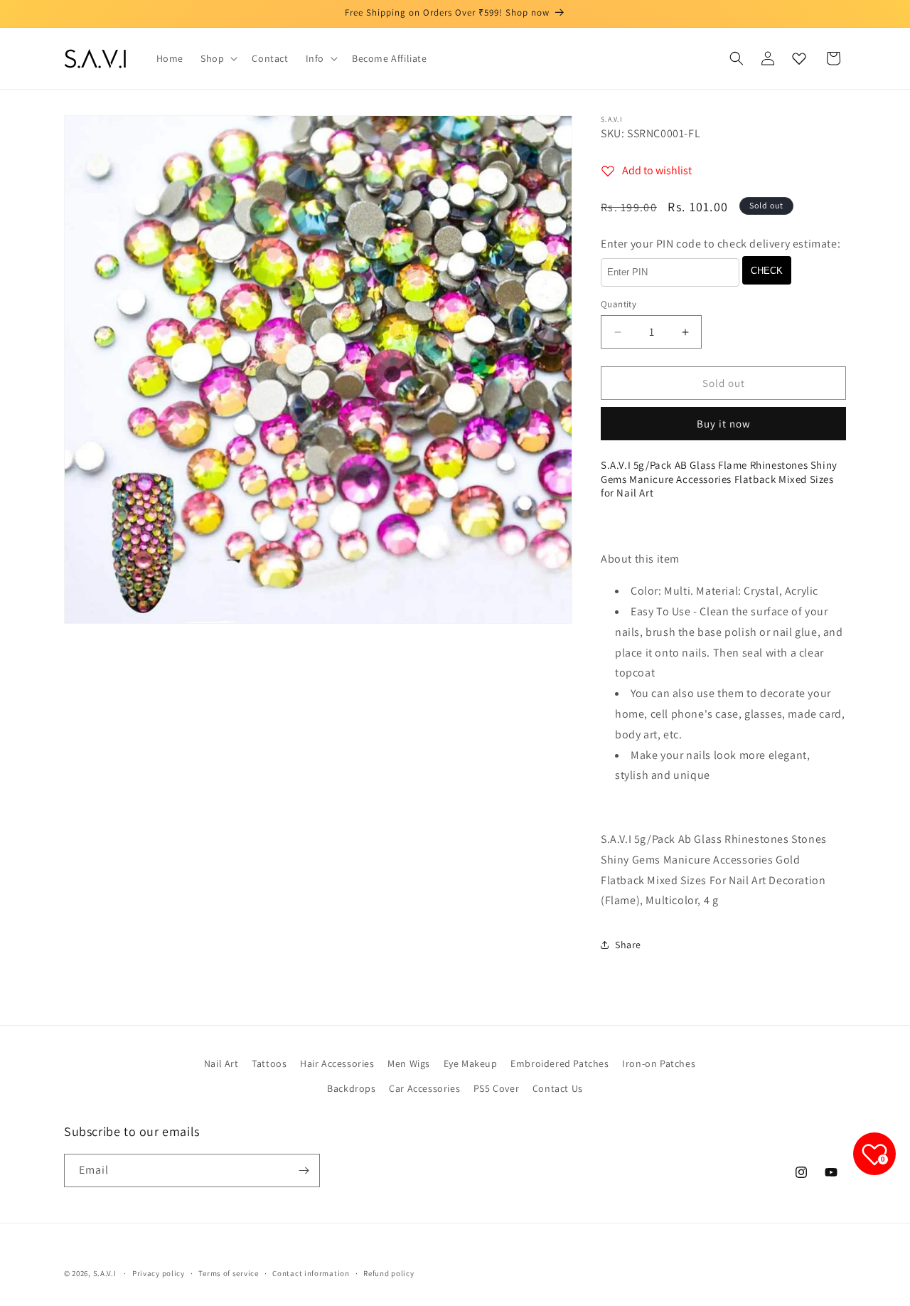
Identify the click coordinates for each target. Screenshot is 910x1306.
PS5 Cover (496, 1088)
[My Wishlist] (799, 58)
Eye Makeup (471, 1063)
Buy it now (724, 423)
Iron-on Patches (658, 1063)
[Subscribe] (303, 1170)
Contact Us (557, 1088)
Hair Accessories (337, 1063)
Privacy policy (158, 1273)
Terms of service (228, 1273)
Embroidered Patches (559, 1063)
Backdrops (351, 1088)
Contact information (310, 1273)
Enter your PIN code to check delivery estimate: (720, 243)
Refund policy (388, 1273)
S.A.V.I (105, 1273)
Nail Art (221, 1063)
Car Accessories (424, 1088)
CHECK (767, 270)
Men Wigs (408, 1063)
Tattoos (269, 1063)
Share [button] (628, 944)
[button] (217, 58)
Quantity (618, 304)
